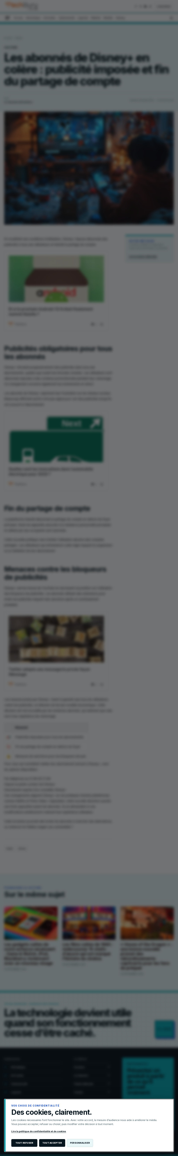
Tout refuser (24, 1143)
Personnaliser (80, 1143)
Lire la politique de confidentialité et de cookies (38, 1131)
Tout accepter (52, 1143)
